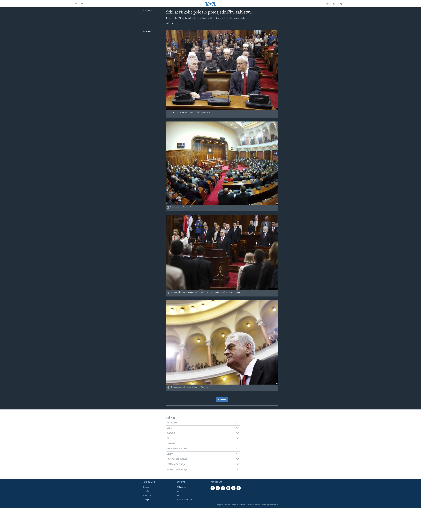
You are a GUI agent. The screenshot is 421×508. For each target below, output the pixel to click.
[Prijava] (238, 488)
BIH (178, 495)
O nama (146, 487)
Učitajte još (222, 400)
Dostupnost (147, 500)
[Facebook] (341, 3)
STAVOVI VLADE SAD (185, 500)
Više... (169, 24)
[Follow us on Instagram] (223, 488)
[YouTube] (327, 3)
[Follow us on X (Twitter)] (218, 488)
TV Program (181, 487)
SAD (178, 491)
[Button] (147, 32)
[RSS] (233, 488)
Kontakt (146, 491)
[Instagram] (334, 3)
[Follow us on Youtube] (228, 488)
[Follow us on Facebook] (212, 488)
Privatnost (147, 495)
